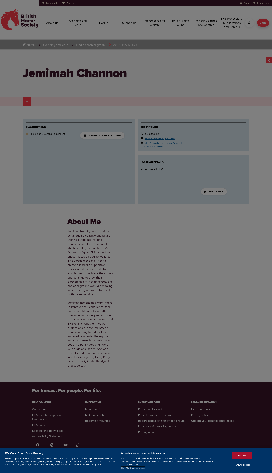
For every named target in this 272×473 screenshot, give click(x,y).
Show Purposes (243, 464)
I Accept (242, 455)
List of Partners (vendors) (132, 468)
